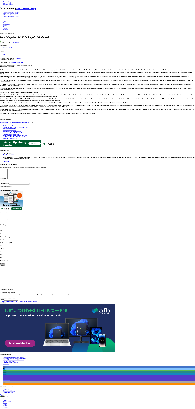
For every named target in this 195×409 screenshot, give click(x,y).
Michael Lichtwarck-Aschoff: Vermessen (13, 360)
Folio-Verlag (22, 122)
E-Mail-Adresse (4, 183)
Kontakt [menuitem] (5, 405)
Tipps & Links (6, 24)
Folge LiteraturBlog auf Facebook (11, 13)
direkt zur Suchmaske (8, 4)
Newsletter (5, 29)
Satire (4, 54)
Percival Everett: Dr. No (9, 126)
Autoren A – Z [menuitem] (7, 400)
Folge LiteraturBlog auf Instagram (11, 12)
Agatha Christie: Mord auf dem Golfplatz (13, 357)
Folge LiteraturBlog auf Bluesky (11, 16)
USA (31, 122)
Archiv (4, 27)
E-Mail (2, 299)
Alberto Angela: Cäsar (9, 361)
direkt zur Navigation (8, 2)
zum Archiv (6, 364)
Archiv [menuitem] (5, 404)
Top (1, 395)
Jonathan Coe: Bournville (9, 128)
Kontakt (5, 28)
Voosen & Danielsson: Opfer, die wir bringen (14, 358)
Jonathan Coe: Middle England (11, 134)
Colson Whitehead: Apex (9, 130)
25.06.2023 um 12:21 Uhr (9, 154)
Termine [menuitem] (5, 403)
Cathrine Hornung (14, 122)
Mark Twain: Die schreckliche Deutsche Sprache (15, 137)
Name (2, 181)
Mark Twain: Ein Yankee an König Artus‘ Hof (15, 135)
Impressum (6, 389)
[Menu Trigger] (3, 395)
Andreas (18, 58)
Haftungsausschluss (8, 392)
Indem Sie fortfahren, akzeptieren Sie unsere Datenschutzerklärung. (19, 301)
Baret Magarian (4, 122)
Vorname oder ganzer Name (7, 298)
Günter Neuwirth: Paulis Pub (10, 362)
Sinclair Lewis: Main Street (10, 138)
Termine (5, 25)
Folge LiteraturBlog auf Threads (11, 14)
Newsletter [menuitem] (6, 407)
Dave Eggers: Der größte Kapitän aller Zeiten (15, 132)
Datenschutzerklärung (9, 391)
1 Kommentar (15, 42)
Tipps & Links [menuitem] (7, 401)
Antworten (6, 161)
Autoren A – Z (6, 22)
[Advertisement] (45, 276)
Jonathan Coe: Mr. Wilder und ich (12, 131)
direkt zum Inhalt (7, 3)
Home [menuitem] (4, 398)
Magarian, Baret (7, 47)
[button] (4, 367)
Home (4, 21)
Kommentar (3, 178)
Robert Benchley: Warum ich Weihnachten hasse (15, 127)
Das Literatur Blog (26, 8)
